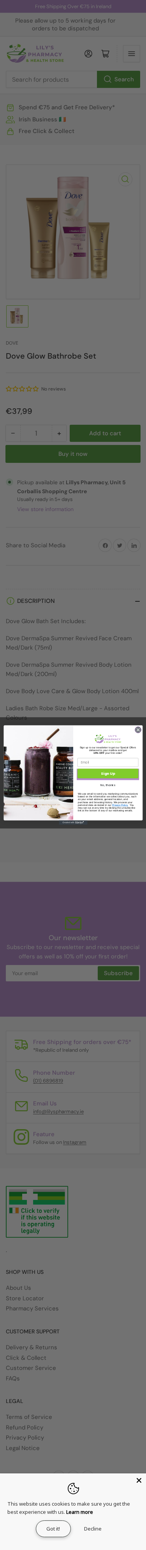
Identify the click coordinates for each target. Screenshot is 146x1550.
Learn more (79, 1511)
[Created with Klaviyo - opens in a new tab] (73, 822)
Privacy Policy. (120, 805)
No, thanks (107, 785)
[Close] (139, 1480)
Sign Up (108, 773)
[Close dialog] (138, 730)
